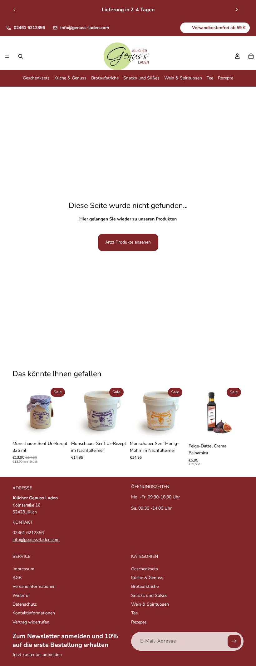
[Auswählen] (57, 428)
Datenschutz (24, 604)
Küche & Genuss (70, 78)
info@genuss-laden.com (84, 28)
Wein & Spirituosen (183, 78)
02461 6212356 (29, 28)
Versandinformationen (34, 586)
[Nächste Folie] (237, 10)
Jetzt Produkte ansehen (128, 242)
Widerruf (21, 595)
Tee (210, 78)
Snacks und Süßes (141, 78)
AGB (17, 578)
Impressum (23, 569)
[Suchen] (20, 56)
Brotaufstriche (105, 78)
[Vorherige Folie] (15, 10)
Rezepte (225, 78)
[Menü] (7, 56)
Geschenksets (36, 78)
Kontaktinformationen (33, 613)
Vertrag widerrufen (30, 622)
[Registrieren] (234, 641)
